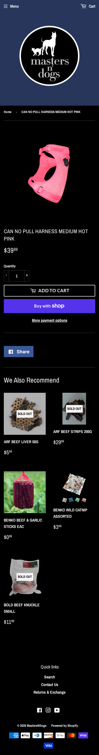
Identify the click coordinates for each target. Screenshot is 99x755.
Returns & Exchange (49, 692)
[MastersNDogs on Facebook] (39, 711)
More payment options (49, 320)
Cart (91, 6)
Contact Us (49, 684)
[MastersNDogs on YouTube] (57, 711)
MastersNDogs (36, 725)
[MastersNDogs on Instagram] (48, 711)
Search (49, 677)
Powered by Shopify (64, 725)
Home (7, 112)
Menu (14, 6)
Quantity (9, 266)
